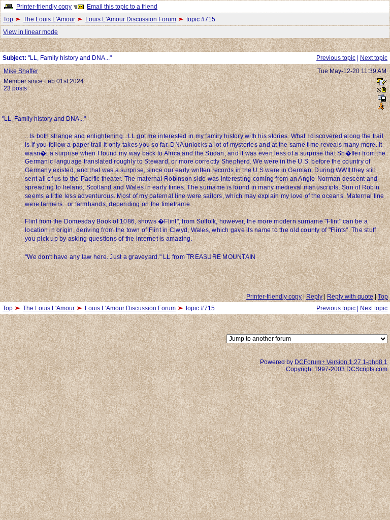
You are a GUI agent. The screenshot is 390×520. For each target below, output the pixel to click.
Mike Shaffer (21, 71)
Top (8, 19)
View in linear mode (30, 32)
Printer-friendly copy (44, 6)
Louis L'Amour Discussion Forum (130, 19)
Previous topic (335, 57)
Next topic (373, 57)
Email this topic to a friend (122, 6)
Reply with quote (350, 296)
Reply (314, 296)
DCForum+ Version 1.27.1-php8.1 (341, 362)
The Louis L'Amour (49, 19)
